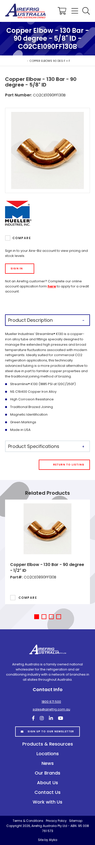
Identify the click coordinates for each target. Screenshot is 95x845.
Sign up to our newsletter (51, 731)
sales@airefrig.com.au (51, 709)
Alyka (53, 840)
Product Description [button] (30, 320)
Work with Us (47, 802)
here (52, 286)
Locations (47, 753)
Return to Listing (68, 465)
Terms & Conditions (28, 821)
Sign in (17, 268)
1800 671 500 (51, 701)
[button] (86, 11)
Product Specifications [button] (33, 446)
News (48, 763)
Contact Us (47, 792)
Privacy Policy (56, 821)
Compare (21, 238)
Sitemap (75, 821)
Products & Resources (47, 744)
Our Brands (47, 773)
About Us (47, 782)
